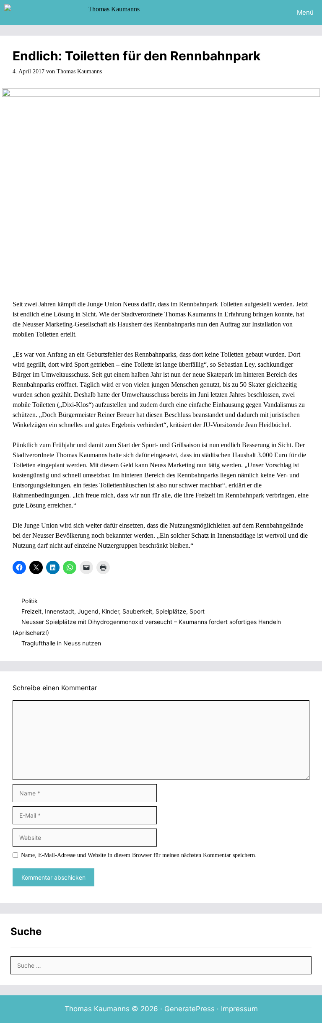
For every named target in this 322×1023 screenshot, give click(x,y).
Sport (197, 611)
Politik (29, 600)
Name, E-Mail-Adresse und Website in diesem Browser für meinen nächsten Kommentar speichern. (139, 855)
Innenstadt (59, 611)
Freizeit (31, 611)
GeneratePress (189, 1009)
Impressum (239, 1009)
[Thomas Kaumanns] (74, 12)
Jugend (88, 611)
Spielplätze (171, 611)
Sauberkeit (137, 611)
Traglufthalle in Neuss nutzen (61, 643)
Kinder (110, 611)
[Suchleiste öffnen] (265, 12)
